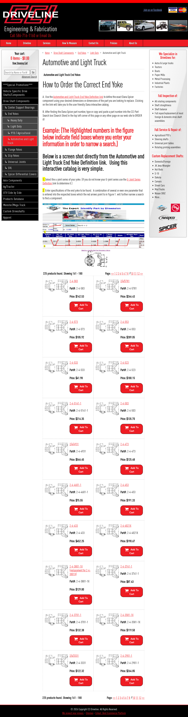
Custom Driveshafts (14, 211)
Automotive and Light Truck (21, 141)
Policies (113, 43)
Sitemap (89, 713)
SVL (10, 168)
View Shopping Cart (20, 63)
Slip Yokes (13, 155)
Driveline (27, 43)
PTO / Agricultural (21, 133)
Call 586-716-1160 (22, 35)
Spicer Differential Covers (22, 174)
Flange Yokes (15, 149)
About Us (133, 43)
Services (46, 43)
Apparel (7, 217)
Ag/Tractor (9, 186)
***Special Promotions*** (17, 85)
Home (8, 43)
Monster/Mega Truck (14, 205)
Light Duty (16, 126)
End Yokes (13, 114)
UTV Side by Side (12, 192)
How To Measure (69, 43)
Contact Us (93, 43)
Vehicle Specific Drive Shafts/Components (15, 93)
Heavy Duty (16, 120)
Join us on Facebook (152, 10)
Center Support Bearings (21, 107)
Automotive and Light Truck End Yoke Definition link (78, 96)
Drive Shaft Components (16, 101)
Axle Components (12, 180)
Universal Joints (17, 162)
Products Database (13, 199)
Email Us (45, 35)
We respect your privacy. (73, 713)
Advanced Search (29, 76)
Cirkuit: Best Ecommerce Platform (110, 713)
